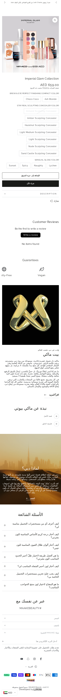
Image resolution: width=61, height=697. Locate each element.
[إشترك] (3, 641)
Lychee (52, 166)
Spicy (24, 166)
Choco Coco (32, 100)
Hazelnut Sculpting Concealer (41, 126)
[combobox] (9, 693)
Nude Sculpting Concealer (43, 147)
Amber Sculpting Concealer (42, 119)
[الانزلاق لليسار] (56, 2)
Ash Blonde (51, 100)
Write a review (30, 235)
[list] (30, 272)
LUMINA (37, 689)
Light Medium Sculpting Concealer (38, 133)
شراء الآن (30, 183)
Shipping (45, 88)
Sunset (11, 166)
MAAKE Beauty (35, 687)
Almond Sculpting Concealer (41, 112)
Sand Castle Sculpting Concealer (39, 154)
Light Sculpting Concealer (43, 140)
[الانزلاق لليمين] (4, 2)
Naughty (37, 166)
